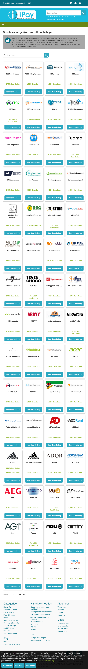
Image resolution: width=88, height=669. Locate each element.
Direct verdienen (36, 621)
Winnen (33, 629)
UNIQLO (60, 19)
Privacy (60, 612)
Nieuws (33, 627)
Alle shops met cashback (40, 614)
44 (20, 594)
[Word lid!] (76, 3)
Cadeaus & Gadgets (11, 623)
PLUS (61, 16)
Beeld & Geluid (8, 628)
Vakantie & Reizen (10, 610)
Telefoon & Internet (10, 620)
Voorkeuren (30, 665)
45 (24, 594)
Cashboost (34, 624)
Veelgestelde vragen (38, 638)
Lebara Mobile (69, 16)
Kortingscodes (63, 626)
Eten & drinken (8, 612)
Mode (5, 618)
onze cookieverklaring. (46, 661)
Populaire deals (63, 623)
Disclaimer (61, 615)
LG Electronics (51, 19)
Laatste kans (62, 631)
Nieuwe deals (63, 628)
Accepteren (7, 665)
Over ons (6, 642)
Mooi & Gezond (9, 615)
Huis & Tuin (7, 607)
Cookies (61, 610)
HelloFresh (54, 16)
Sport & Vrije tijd (9, 625)
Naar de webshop (13, 92)
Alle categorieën (10, 633)
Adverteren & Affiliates (12, 644)
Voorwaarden (63, 607)
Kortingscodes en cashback (41, 612)
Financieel (7, 631)
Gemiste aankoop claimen (40, 640)
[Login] (71, 3)
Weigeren (18, 665)
